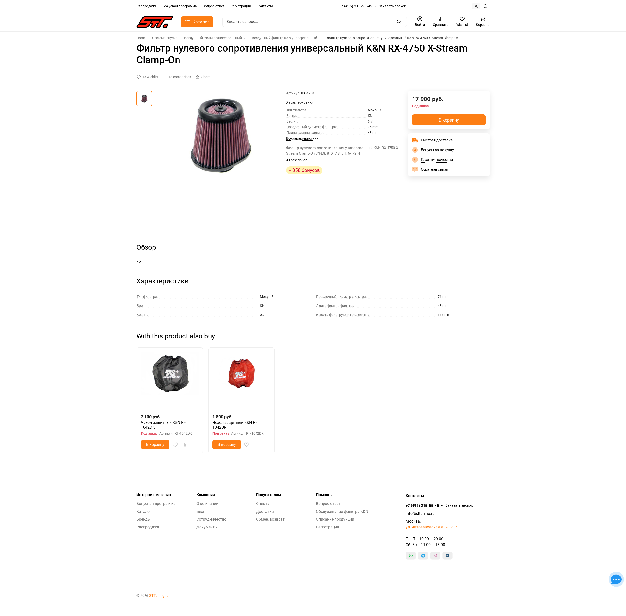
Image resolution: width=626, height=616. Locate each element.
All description (296, 160)
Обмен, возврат (270, 519)
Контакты (265, 6)
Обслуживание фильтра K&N (342, 511)
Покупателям (268, 495)
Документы (207, 527)
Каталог (143, 511)
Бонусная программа (180, 6)
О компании (207, 503)
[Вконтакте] (447, 556)
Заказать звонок (392, 6)
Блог (200, 511)
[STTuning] (154, 21)
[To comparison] (184, 444)
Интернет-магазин (153, 495)
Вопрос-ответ (213, 6)
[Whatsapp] (411, 556)
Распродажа (146, 6)
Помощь (324, 495)
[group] (220, 163)
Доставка (265, 511)
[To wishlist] (175, 444)
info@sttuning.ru (420, 513)
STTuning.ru (158, 596)
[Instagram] (435, 556)
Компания (205, 495)
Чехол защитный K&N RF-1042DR (235, 425)
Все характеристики (302, 138)
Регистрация (240, 6)
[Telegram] (423, 556)
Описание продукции (335, 519)
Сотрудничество (211, 519)
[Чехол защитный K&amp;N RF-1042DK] (170, 381)
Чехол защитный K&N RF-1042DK (164, 425)
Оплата (262, 503)
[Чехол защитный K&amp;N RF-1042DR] (241, 381)
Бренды (143, 519)
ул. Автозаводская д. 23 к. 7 (431, 527)
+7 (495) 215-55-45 (355, 6)
